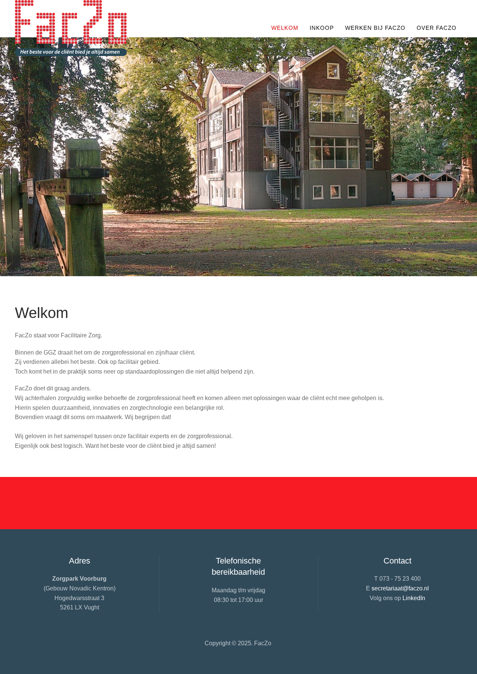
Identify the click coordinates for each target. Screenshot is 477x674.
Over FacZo (437, 28)
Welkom (284, 28)
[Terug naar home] (71, 28)
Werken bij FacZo (375, 28)
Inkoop (322, 28)
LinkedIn (413, 598)
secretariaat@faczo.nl (400, 588)
